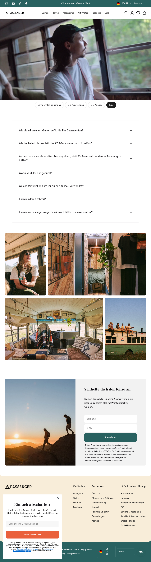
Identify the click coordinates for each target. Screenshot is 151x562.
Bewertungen (98, 516)
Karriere (95, 521)
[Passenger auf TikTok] (19, 3)
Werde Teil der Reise (32, 535)
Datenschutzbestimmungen (27, 549)
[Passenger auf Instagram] (6, 3)
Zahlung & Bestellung (131, 512)
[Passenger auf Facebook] (26, 3)
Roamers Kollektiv (100, 512)
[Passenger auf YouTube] (13, 3)
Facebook (77, 507)
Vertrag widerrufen (73, 554)
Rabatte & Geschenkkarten (133, 516)
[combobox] (124, 3)
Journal (95, 507)
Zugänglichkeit (86, 550)
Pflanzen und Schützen (102, 498)
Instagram (78, 494)
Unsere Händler (128, 521)
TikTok (76, 498)
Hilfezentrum (127, 494)
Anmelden (110, 437)
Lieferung (125, 498)
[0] (138, 13)
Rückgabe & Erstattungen (132, 503)
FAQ (122, 507)
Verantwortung (99, 503)
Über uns (96, 494)
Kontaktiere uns (128, 525)
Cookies (76, 550)
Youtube (77, 503)
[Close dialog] (58, 498)
